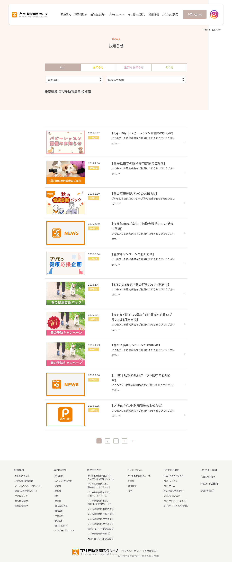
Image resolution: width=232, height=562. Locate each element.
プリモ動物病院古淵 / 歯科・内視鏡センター (98, 502)
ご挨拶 (131, 480)
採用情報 (154, 14)
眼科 (57, 495)
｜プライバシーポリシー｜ (132, 550)
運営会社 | (151, 550)
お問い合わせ (195, 14)
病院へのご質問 (209, 483)
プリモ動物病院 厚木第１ (100, 518)
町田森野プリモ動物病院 (100, 538)
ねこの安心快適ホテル (174, 490)
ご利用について (22, 475)
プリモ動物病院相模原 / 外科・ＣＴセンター (99, 494)
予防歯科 (59, 520)
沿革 (130, 490)
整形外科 (59, 475)
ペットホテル (169, 485)
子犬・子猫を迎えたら (174, 475)
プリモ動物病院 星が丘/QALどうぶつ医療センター (100, 477)
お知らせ (98, 67)
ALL (62, 67)
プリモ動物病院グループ (139, 475)
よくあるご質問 (170, 14)
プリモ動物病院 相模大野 (100, 508)
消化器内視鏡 (61, 505)
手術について (21, 495)
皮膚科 (58, 485)
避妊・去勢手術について (26, 490)
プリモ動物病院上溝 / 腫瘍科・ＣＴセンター (98, 486)
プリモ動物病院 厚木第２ (100, 523)
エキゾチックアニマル (65, 530)
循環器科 (59, 510)
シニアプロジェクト (173, 495)
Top (205, 29)
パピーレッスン (171, 480)
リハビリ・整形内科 (63, 480)
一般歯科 (59, 515)
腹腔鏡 (58, 500)
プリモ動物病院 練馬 (98, 533)
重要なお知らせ (134, 67)
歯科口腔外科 (61, 525)
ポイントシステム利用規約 (176, 505)
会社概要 (132, 485)
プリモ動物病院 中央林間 (100, 513)
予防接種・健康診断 (24, 480)
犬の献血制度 (21, 500)
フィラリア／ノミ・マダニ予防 (28, 485)
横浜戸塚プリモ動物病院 (100, 528)
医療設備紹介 (21, 505)
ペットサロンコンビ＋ (174, 500)
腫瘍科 (58, 490)
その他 (169, 67)
